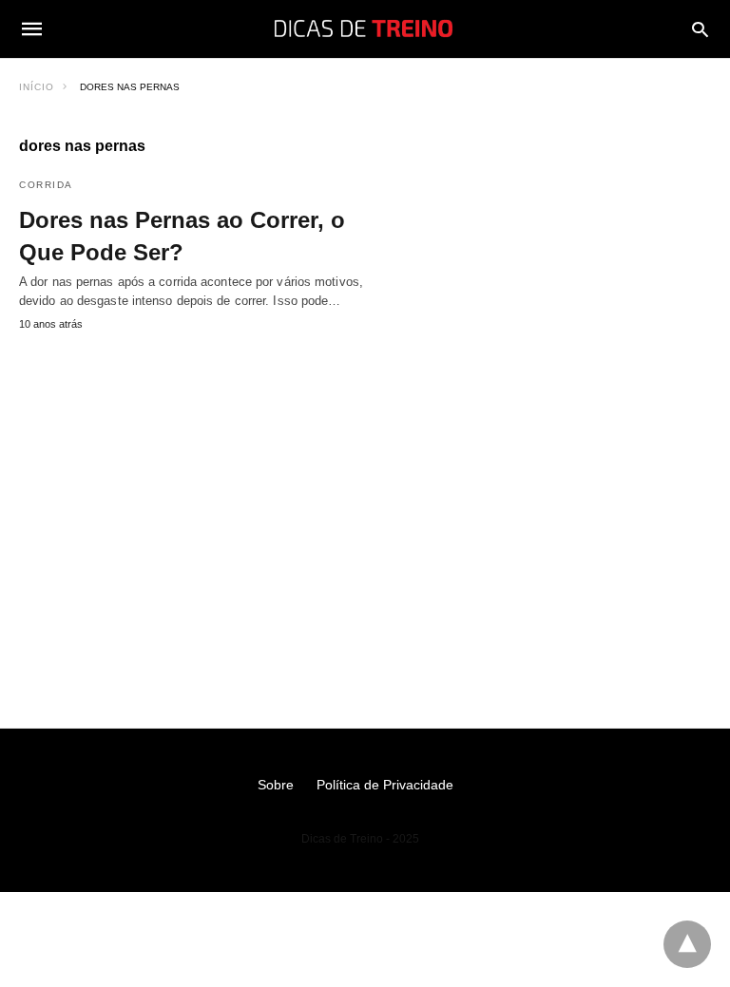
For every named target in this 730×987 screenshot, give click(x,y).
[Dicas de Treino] (363, 28)
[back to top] (687, 944)
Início (36, 87)
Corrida (46, 185)
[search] (700, 29)
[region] (365, 502)
